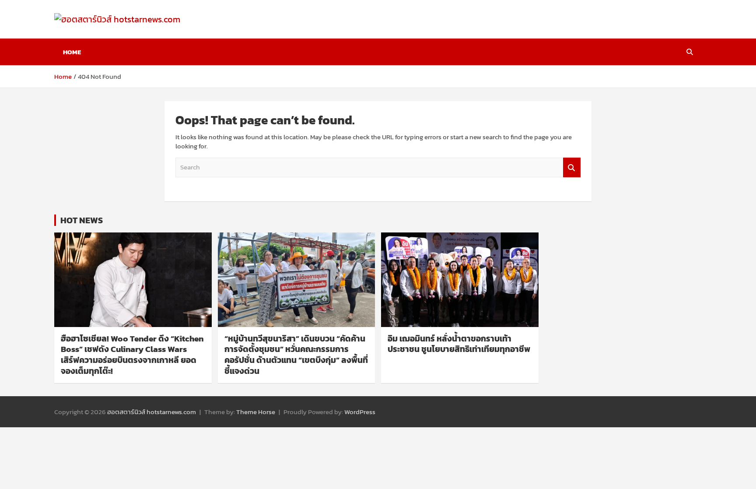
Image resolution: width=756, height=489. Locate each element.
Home (72, 52)
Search (572, 167)
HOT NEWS (81, 220)
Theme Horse (255, 412)
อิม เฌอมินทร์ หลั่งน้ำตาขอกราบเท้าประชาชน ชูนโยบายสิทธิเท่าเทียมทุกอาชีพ (459, 344)
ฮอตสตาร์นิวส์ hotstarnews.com (151, 412)
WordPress (359, 412)
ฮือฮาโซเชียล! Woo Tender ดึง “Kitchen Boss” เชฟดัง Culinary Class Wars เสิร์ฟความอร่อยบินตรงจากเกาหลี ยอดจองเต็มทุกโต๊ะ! (132, 354)
